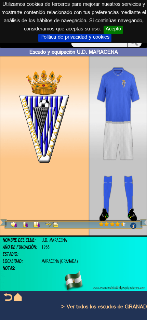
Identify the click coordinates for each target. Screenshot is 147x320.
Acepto (113, 30)
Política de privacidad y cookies (74, 38)
